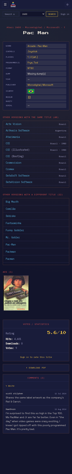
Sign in (65, 14)
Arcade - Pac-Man (38, 46)
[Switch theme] (67, 4)
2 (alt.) (34, 57)
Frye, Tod (33, 62)
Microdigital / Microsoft (40, 84)
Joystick (32, 51)
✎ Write (10, 385)
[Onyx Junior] (16, 293)
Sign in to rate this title (36, 357)
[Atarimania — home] (13, 4)
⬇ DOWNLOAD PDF (36, 367)
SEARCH (52, 14)
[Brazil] (31, 91)
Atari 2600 (14, 27)
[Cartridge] (29, 97)
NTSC (31, 68)
